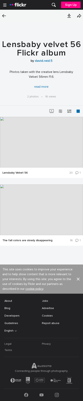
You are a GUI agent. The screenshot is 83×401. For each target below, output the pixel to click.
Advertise (48, 308)
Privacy (46, 344)
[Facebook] (26, 394)
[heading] (18, 5)
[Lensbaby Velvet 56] (41, 142)
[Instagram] (56, 394)
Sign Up (71, 5)
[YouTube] (41, 394)
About (8, 301)
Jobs (45, 301)
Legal (7, 344)
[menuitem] (53, 5)
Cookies (47, 315)
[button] (69, 16)
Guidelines (11, 323)
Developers (12, 315)
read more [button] (41, 87)
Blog (7, 308)
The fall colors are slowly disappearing (27, 240)
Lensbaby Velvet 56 (15, 172)
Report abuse (50, 323)
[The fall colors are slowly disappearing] (41, 210)
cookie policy (34, 289)
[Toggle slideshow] (51, 111)
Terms (8, 350)
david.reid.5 (43, 61)
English (8, 330)
